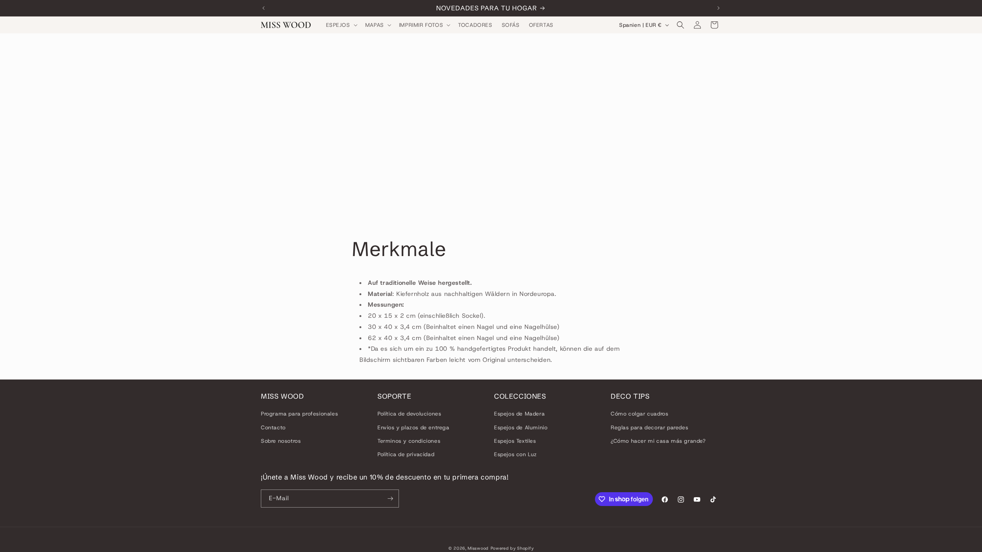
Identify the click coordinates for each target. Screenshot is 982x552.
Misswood (478, 548)
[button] (341, 25)
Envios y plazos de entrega (413, 427)
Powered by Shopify (512, 548)
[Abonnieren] (390, 499)
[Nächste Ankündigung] (718, 8)
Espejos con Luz (515, 454)
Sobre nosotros (281, 440)
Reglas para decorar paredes (649, 427)
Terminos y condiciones (408, 440)
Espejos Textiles (515, 440)
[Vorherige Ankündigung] (263, 8)
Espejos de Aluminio (520, 427)
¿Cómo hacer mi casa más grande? (658, 440)
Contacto (273, 427)
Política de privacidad (405, 454)
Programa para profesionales (299, 413)
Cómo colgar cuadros (639, 413)
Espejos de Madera (519, 413)
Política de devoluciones (409, 413)
